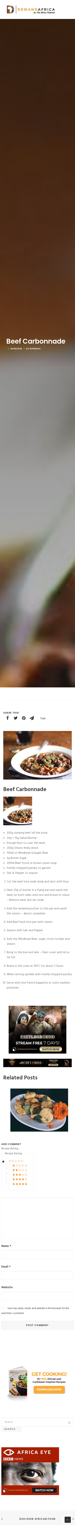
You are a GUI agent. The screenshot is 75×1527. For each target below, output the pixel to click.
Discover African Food (37, 1518)
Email (6, 1266)
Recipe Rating (9, 1148)
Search (11, 1429)
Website (7, 1287)
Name (6, 1246)
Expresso (35, 348)
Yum (43, 718)
